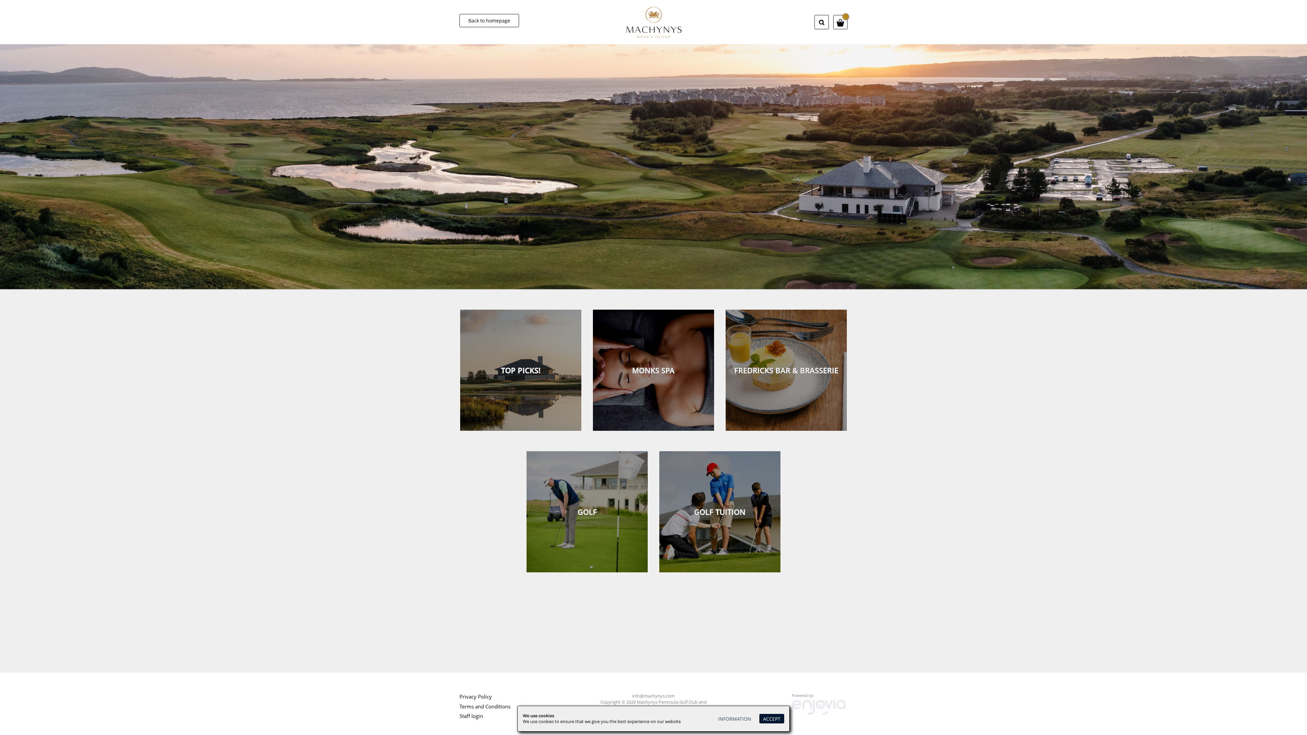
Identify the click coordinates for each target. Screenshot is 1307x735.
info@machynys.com (653, 696)
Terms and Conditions (485, 706)
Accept (771, 719)
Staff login (471, 716)
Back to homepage (489, 20)
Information (734, 719)
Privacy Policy (475, 696)
